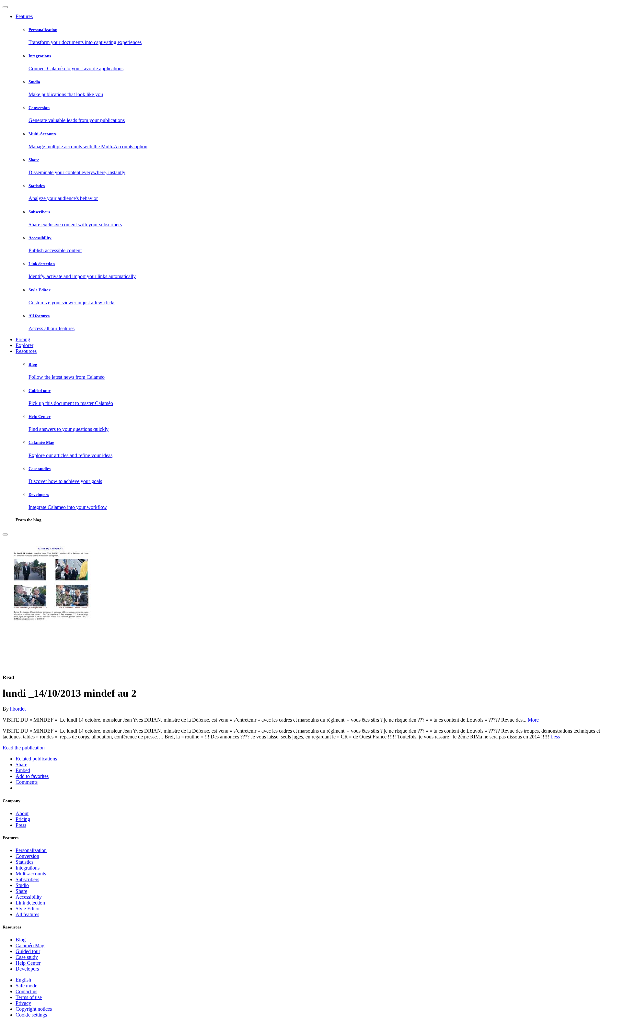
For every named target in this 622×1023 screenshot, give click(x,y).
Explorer (24, 345)
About (22, 813)
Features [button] (24, 16)
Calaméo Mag (30, 945)
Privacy (23, 1003)
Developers (27, 969)
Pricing (23, 339)
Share (21, 891)
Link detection (30, 902)
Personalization (31, 850)
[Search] (5, 534)
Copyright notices (34, 1009)
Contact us (26, 991)
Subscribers (27, 879)
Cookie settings (31, 1014)
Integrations (28, 868)
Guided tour (28, 951)
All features (27, 914)
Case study (27, 957)
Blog (21, 939)
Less (555, 736)
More (533, 720)
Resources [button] (26, 351)
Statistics (24, 862)
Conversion (27, 856)
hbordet (18, 709)
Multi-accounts (31, 873)
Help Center (28, 963)
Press (21, 825)
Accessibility (29, 897)
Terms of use (29, 997)
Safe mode (26, 985)
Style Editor (28, 908)
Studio (22, 885)
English (23, 980)
